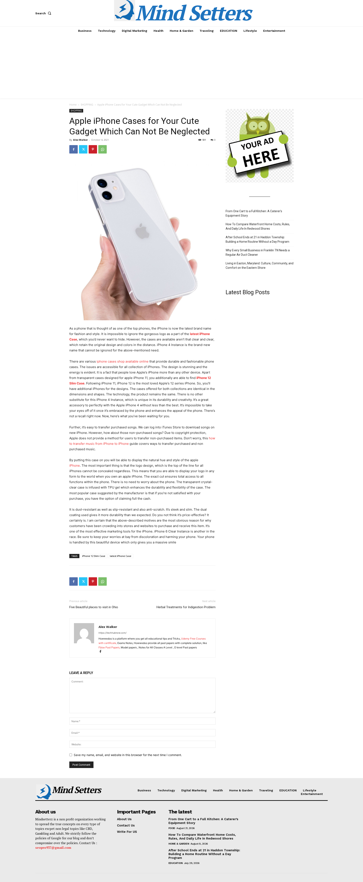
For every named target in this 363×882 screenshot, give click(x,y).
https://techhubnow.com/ (112, 632)
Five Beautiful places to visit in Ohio (93, 607)
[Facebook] (73, 149)
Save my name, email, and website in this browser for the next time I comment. (128, 755)
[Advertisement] (181, 66)
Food (171, 828)
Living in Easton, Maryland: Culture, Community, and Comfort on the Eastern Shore (259, 265)
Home (73, 104)
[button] (44, 13)
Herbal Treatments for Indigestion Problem (186, 607)
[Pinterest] (93, 149)
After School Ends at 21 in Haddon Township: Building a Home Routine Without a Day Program (257, 239)
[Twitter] (83, 149)
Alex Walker (80, 139)
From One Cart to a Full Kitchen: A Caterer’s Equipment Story (254, 213)
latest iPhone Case (120, 556)
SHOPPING (87, 104)
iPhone (74, 465)
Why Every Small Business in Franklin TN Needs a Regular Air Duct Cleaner (258, 252)
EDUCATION (175, 863)
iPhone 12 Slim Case (93, 556)
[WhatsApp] (102, 149)
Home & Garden (178, 843)
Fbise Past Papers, (110, 647)
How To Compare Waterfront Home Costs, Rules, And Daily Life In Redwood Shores (258, 226)
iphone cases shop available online (123, 361)
